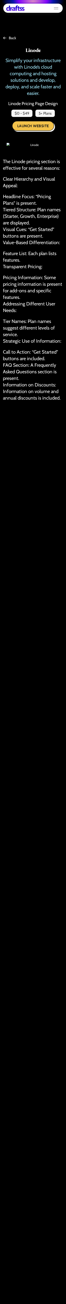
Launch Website (33, 126)
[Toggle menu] (56, 8)
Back (12, 38)
